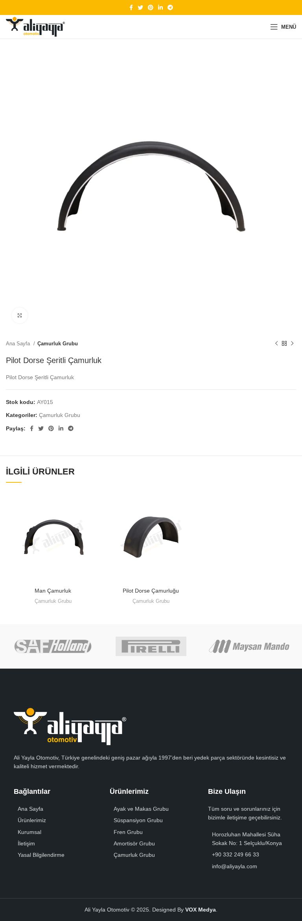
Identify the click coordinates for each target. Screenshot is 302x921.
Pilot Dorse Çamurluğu (151, 590)
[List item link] (54, 820)
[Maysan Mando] (249, 646)
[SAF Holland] (53, 646)
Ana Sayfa (18, 344)
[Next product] (292, 343)
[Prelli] (151, 646)
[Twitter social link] (140, 7)
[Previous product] (276, 343)
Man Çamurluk (53, 590)
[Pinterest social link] (150, 7)
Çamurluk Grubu (57, 344)
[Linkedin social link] (160, 7)
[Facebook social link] (131, 7)
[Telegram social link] (170, 7)
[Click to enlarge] (20, 315)
